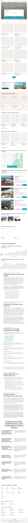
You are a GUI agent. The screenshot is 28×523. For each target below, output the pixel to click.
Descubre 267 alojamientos (12, 166)
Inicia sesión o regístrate (5, 88)
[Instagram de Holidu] (12, 519)
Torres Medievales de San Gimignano (10, 335)
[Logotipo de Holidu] (4, 1)
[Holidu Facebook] (15, 519)
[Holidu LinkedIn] (14, 519)
